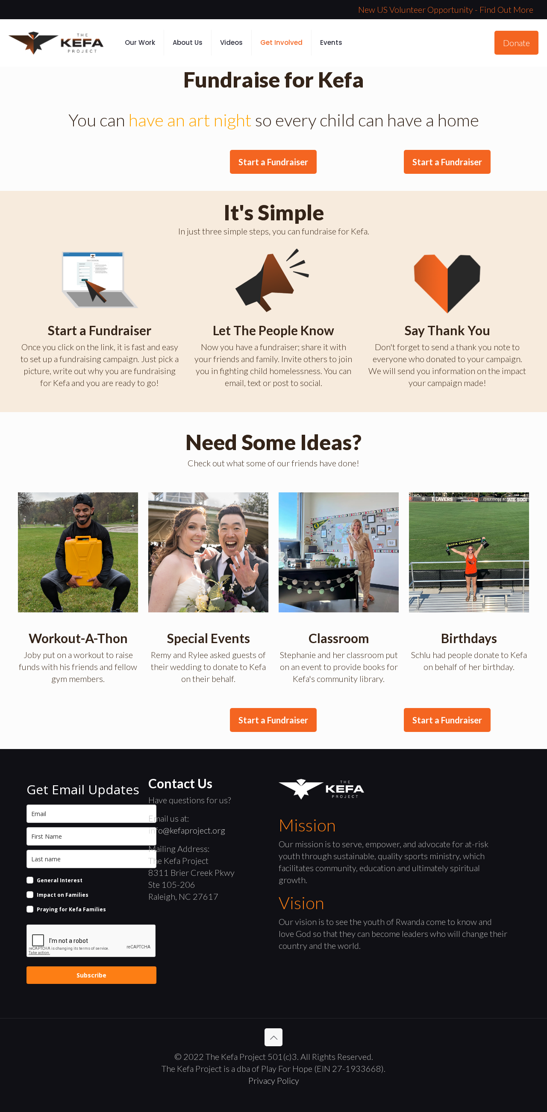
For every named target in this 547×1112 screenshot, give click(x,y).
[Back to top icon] (273, 1037)
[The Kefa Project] (56, 42)
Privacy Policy (273, 1080)
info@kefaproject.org (186, 830)
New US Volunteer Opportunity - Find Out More (445, 9)
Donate (516, 43)
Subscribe (91, 975)
